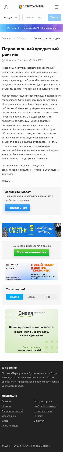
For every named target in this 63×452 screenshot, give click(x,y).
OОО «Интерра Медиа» (36, 445)
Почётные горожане (45, 406)
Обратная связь (43, 411)
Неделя (14, 296)
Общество (22, 38)
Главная (6, 38)
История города (43, 401)
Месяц (31, 296)
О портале (40, 420)
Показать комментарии (31, 252)
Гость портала (10, 425)
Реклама (38, 415)
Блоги (5, 420)
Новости (6, 406)
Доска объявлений (12, 411)
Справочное (9, 415)
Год (48, 296)
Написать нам (17, 208)
